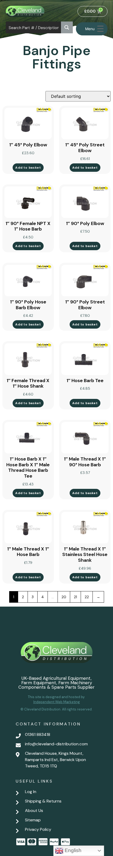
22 (87, 597)
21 (75, 597)
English (72, 850)
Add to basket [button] (28, 167)
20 (63, 597)
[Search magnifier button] (67, 27)
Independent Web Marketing (56, 702)
